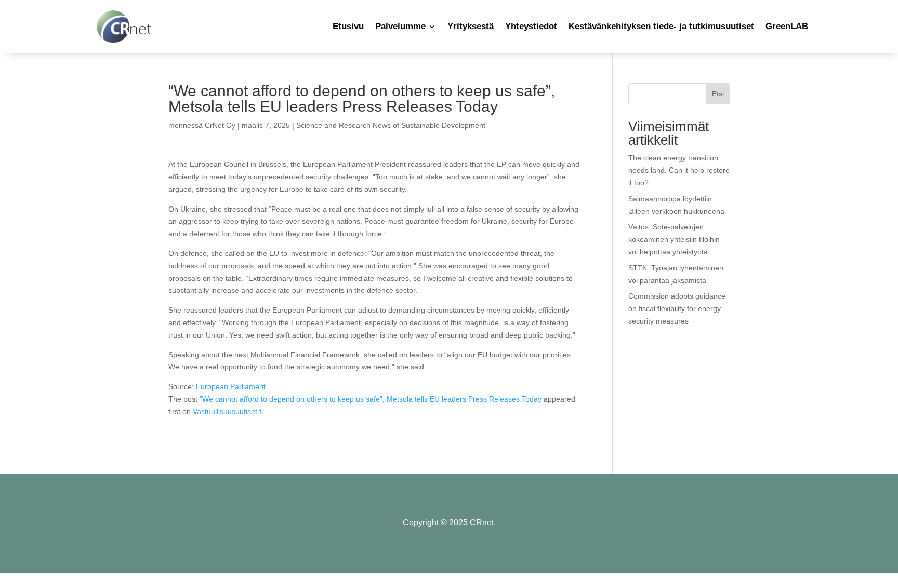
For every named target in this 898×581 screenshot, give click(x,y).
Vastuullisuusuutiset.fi (228, 411)
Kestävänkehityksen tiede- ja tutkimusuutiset (661, 26)
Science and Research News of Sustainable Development (390, 125)
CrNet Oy (220, 125)
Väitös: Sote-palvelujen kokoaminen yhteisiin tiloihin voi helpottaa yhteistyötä (674, 239)
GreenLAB (786, 26)
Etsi (718, 93)
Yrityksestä (470, 26)
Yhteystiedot (531, 26)
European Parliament (231, 386)
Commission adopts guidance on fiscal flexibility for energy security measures (676, 308)
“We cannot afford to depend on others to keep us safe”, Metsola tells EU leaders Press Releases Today (371, 399)
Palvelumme (400, 26)
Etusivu (348, 26)
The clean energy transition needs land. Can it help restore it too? (679, 170)
